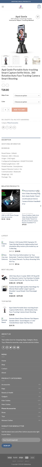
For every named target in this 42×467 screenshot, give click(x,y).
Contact (4, 369)
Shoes (4, 412)
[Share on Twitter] (10, 127)
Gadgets (5, 396)
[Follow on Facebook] (3, 347)
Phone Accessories (15, 66)
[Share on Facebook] (7, 127)
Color (3, 101)
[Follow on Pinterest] (18, 347)
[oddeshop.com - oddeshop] (21, 6)
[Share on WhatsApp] (3, 127)
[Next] (37, 34)
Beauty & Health (7, 392)
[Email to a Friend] (14, 127)
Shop (3, 364)
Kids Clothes (6, 400)
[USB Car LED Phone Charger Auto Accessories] (11, 200)
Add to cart (19, 110)
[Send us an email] (14, 347)
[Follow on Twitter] (10, 347)
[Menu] (3, 6)
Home (4, 66)
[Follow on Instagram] (7, 347)
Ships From (5, 95)
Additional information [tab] (11, 144)
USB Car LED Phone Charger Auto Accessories (10, 216)
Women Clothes (7, 420)
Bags (3, 388)
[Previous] (5, 34)
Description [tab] (6, 140)
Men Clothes (6, 404)
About (4, 373)
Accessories (6, 384)
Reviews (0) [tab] (5, 148)
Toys (3, 416)
